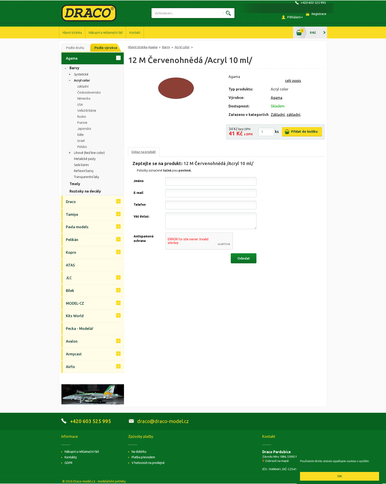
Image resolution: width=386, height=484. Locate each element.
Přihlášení (294, 17)
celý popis (293, 81)
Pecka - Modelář (79, 329)
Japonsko (84, 128)
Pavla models (77, 227)
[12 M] (176, 88)
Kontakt (134, 32)
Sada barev (81, 165)
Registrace (319, 14)
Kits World (75, 316)
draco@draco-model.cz (163, 421)
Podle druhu (75, 48)
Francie (82, 122)
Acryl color (182, 47)
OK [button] (339, 476)
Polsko (82, 147)
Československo (89, 92)
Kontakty (71, 457)
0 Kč (313, 32)
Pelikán (72, 240)
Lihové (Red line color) (89, 153)
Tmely (74, 184)
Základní (278, 115)
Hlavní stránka (72, 32)
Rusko (81, 116)
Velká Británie (86, 110)
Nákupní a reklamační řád (105, 32)
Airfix (70, 367)
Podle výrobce (105, 48)
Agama (152, 47)
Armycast (74, 354)
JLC (69, 278)
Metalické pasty (85, 159)
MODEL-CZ (75, 303)
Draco (71, 202)
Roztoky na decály (85, 191)
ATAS (70, 265)
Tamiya (72, 214)
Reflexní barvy (84, 171)
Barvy (166, 47)
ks (277, 132)
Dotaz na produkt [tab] (144, 152)
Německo (83, 98)
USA (80, 104)
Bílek (70, 291)
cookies (304, 466)
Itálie (80, 134)
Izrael (81, 140)
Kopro (71, 252)
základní (293, 115)
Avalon (72, 341)
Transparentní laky (86, 177)
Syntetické (81, 74)
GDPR (68, 463)
